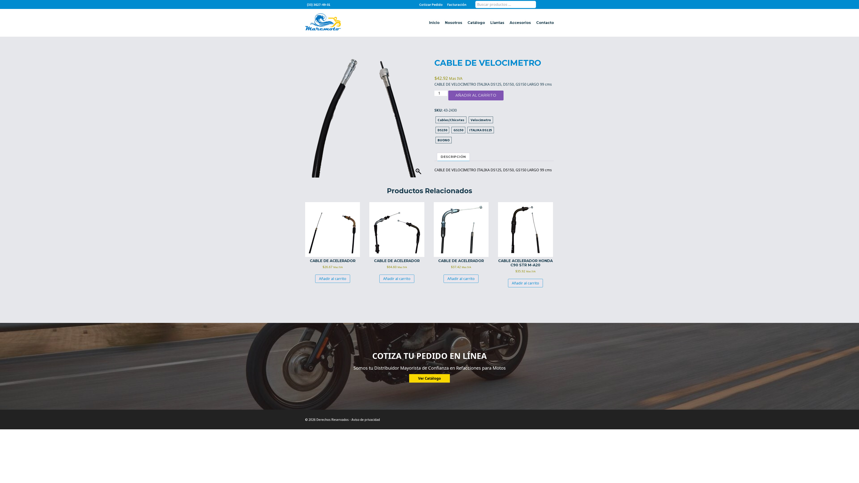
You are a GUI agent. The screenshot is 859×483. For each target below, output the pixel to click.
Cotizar (431, 4)
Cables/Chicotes (451, 120)
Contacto (545, 23)
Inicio (434, 23)
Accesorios (520, 23)
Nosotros (453, 23)
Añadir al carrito (475, 95)
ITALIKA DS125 (480, 130)
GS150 (458, 130)
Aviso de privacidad (365, 419)
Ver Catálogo (429, 378)
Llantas (497, 23)
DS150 (442, 130)
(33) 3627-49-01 (318, 4)
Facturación (456, 4)
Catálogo (476, 23)
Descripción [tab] (453, 157)
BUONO (444, 140)
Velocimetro (481, 120)
